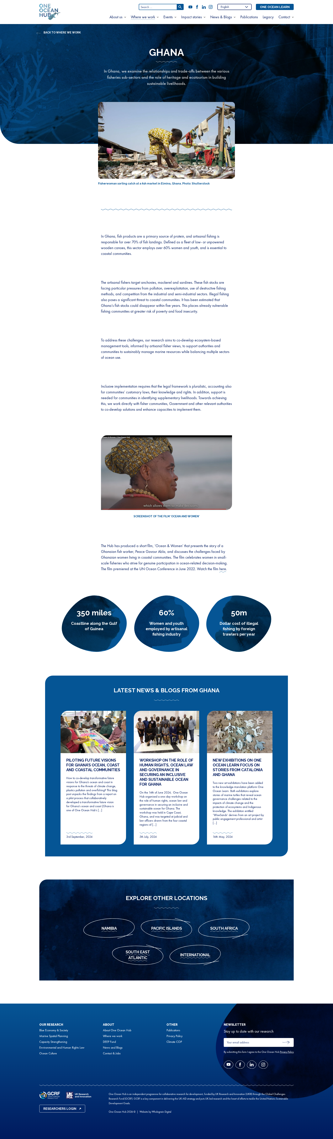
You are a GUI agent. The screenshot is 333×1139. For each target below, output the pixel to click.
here (222, 568)
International (195, 955)
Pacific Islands (166, 928)
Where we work (143, 17)
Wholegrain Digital (161, 1111)
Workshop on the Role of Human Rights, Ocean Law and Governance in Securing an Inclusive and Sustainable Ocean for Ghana (166, 772)
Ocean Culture (48, 1053)
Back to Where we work (62, 32)
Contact (284, 17)
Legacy (268, 17)
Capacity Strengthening (53, 1042)
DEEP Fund (109, 1042)
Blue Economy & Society (53, 1030)
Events (168, 17)
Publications (249, 17)
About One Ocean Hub (117, 1030)
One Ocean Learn (275, 7)
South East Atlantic (138, 955)
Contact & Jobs (112, 1053)
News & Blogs (221, 17)
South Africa (224, 928)
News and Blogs (113, 1048)
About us (115, 17)
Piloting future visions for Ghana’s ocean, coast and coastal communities (93, 765)
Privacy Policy (174, 1036)
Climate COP (174, 1042)
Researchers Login (59, 1109)
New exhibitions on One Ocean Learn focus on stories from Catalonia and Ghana (237, 767)
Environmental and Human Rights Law (61, 1048)
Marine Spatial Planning (53, 1036)
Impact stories (191, 17)
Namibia (109, 928)
